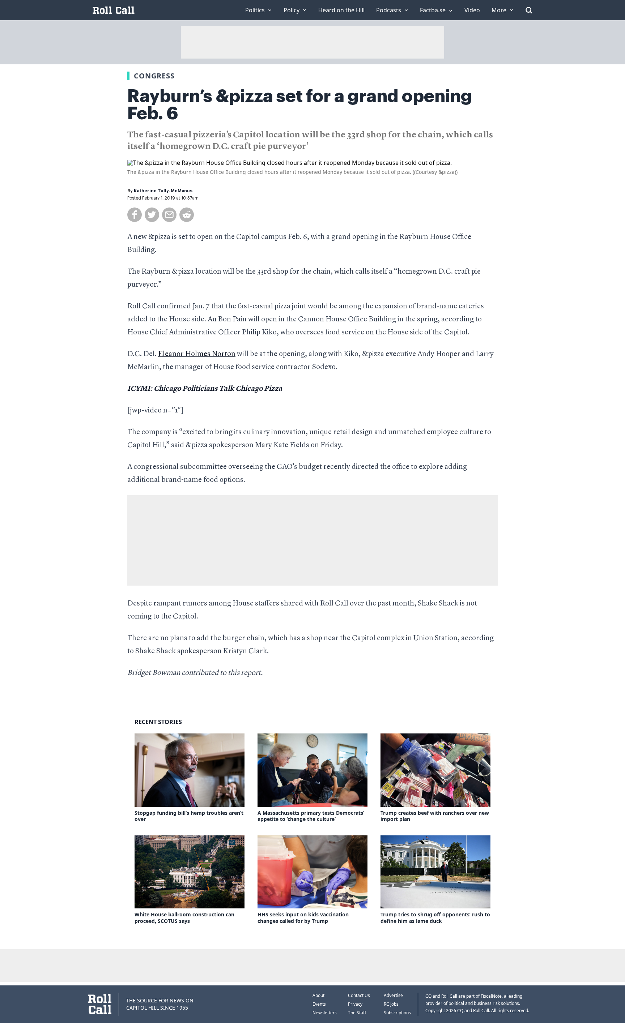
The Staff (357, 1013)
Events (319, 1004)
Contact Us (359, 995)
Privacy (355, 1004)
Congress (154, 76)
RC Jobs (391, 1004)
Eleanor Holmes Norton (196, 354)
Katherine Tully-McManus (163, 191)
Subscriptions (397, 1013)
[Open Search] (528, 10)
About (318, 995)
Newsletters (324, 1013)
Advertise (393, 995)
